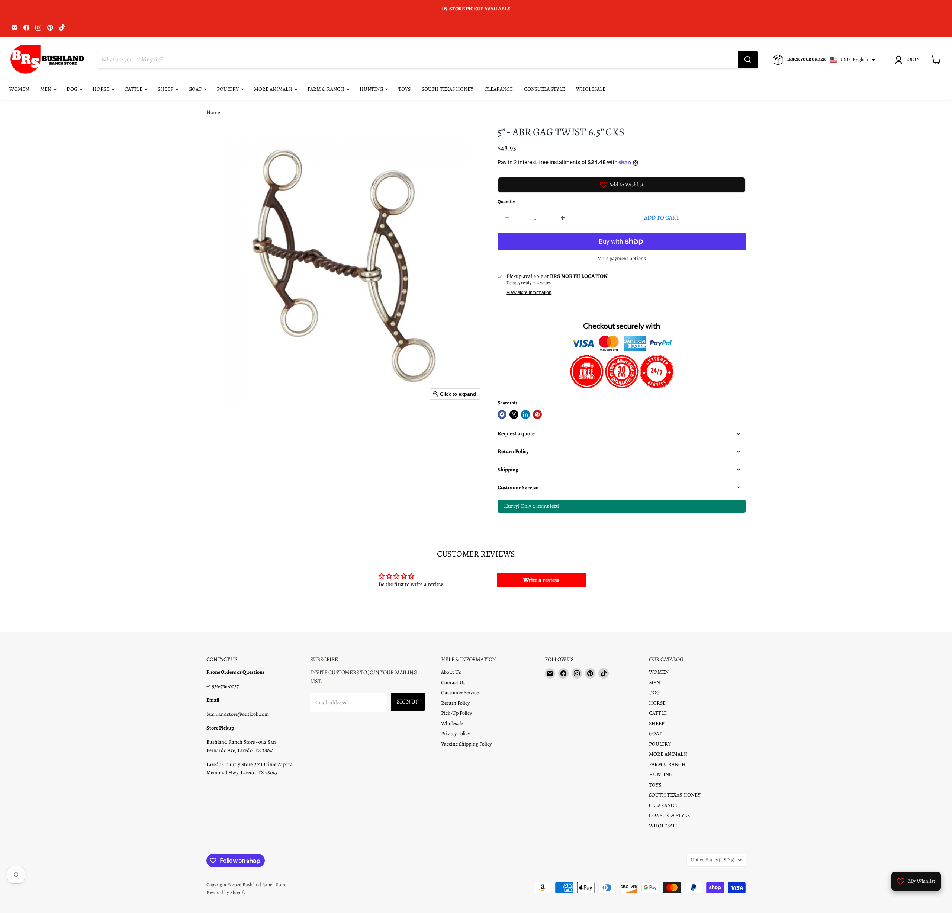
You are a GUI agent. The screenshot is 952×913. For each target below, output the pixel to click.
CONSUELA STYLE (544, 89)
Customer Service (460, 692)
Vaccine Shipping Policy (466, 743)
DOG (72, 89)
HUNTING (372, 89)
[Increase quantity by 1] (563, 217)
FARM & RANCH (326, 89)
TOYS (404, 89)
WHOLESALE (590, 89)
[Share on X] (513, 414)
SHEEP (166, 89)
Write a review (541, 580)
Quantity (506, 202)
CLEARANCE (499, 89)
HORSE (101, 89)
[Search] (748, 59)
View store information (528, 292)
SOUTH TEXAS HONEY (447, 89)
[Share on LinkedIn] (525, 414)
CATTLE (134, 89)
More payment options (621, 259)
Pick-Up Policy (456, 713)
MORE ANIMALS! (273, 89)
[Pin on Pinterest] (537, 414)
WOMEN (19, 89)
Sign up (408, 701)
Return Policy (455, 703)
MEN (46, 89)
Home (213, 112)
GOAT (196, 89)
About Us (451, 672)
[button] (908, 59)
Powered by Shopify (225, 892)
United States (712, 859)
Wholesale (452, 723)
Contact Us (453, 682)
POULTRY (228, 89)
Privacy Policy (455, 733)
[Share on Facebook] (502, 414)
